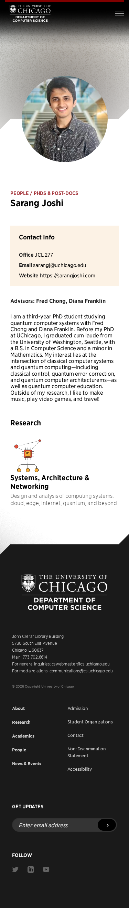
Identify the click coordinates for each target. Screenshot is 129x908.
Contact (75, 735)
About (18, 708)
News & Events (26, 764)
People (19, 750)
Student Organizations (90, 721)
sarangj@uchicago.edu (59, 265)
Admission (77, 708)
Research (21, 722)
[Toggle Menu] (119, 13)
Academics (23, 736)
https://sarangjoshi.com (67, 275)
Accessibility (79, 769)
